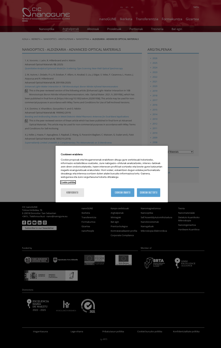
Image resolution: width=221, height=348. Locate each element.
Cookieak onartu (122, 192)
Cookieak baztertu (148, 192)
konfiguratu (72, 192)
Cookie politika (68, 182)
